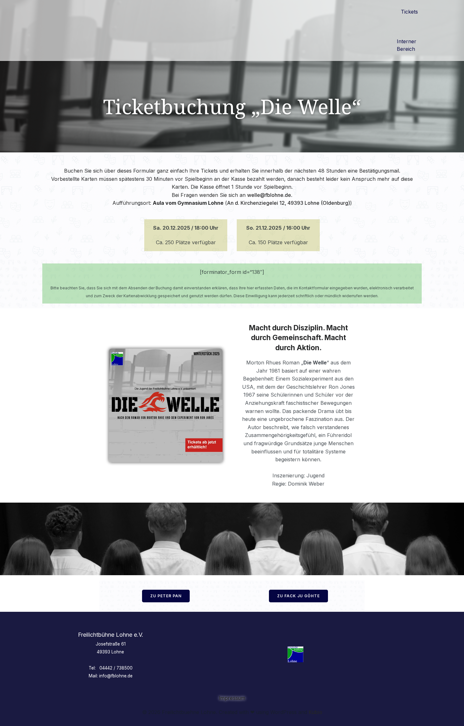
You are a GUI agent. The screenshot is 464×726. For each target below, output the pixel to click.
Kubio (315, 712)
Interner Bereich (407, 45)
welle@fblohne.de (269, 195)
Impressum (232, 698)
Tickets (409, 12)
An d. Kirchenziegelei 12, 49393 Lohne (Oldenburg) (288, 203)
